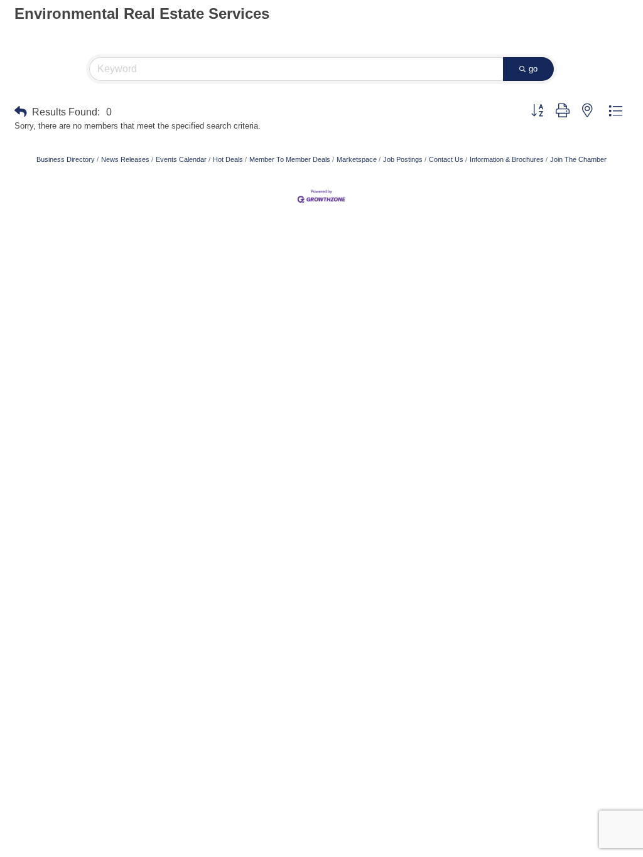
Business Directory (65, 159)
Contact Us (446, 159)
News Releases (125, 159)
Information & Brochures (507, 159)
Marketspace (357, 159)
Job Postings (403, 159)
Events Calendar (181, 159)
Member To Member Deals (289, 159)
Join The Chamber (578, 159)
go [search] (533, 68)
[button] (20, 112)
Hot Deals (228, 159)
